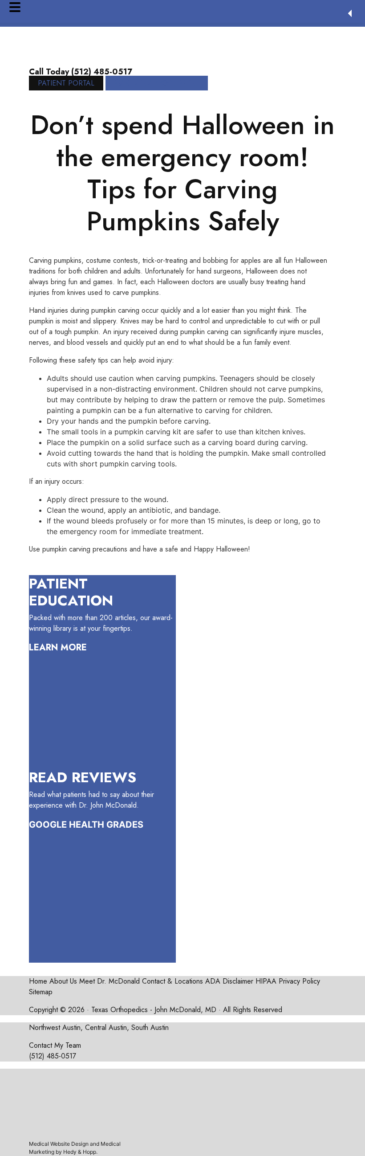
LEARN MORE (58, 647)
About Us (63, 981)
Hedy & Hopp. (80, 1151)
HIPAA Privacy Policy (288, 981)
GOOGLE (48, 824)
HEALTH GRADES (106, 824)
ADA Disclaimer (229, 981)
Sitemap (41, 992)
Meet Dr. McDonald (109, 981)
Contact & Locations (172, 981)
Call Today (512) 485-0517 (80, 72)
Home (38, 981)
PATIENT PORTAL (66, 83)
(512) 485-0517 (52, 1056)
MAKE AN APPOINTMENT (156, 83)
